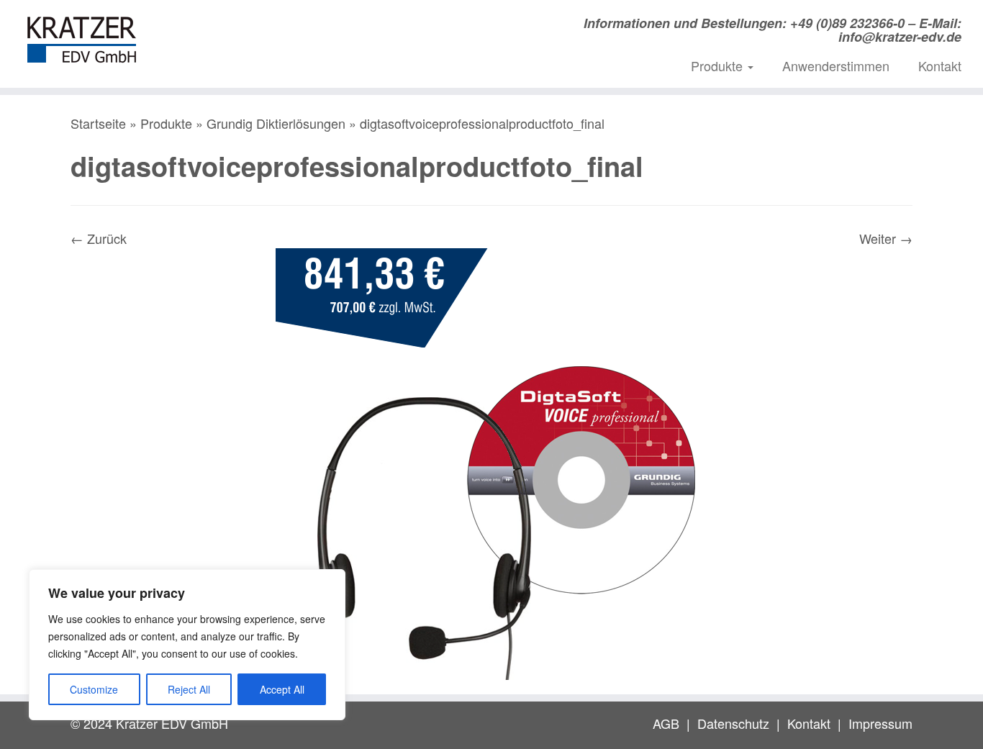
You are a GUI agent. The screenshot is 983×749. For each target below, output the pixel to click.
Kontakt (939, 65)
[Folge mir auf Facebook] (322, 27)
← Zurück (99, 238)
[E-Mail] (277, 27)
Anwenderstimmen (835, 65)
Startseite (98, 123)
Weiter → (885, 238)
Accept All (282, 689)
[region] (187, 644)
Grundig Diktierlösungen (276, 123)
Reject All (189, 689)
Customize (94, 689)
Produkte (718, 65)
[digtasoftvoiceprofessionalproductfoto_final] (491, 462)
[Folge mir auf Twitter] (300, 27)
